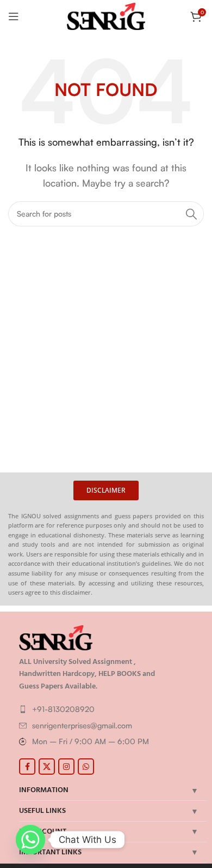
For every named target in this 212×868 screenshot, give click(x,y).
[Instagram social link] (66, 766)
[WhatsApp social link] (86, 766)
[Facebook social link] (27, 766)
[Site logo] (106, 15)
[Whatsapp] (30, 839)
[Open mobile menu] (13, 16)
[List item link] (110, 709)
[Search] (191, 213)
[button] (106, 490)
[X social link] (47, 766)
